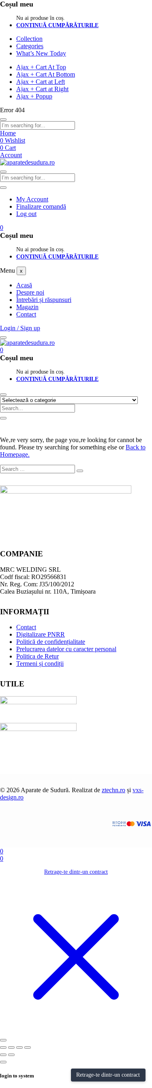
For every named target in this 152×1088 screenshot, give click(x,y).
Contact (26, 314)
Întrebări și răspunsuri (43, 299)
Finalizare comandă (41, 206)
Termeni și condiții (40, 663)
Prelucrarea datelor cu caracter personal (66, 649)
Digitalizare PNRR (40, 634)
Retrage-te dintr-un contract (76, 871)
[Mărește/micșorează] (3, 1047)
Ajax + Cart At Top (41, 67)
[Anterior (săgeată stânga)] (3, 1055)
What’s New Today (41, 53)
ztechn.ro (113, 790)
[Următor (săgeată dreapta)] (11, 1055)
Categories (29, 46)
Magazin (27, 307)
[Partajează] (19, 1047)
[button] (1, 227)
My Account (32, 199)
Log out (26, 213)
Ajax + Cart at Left (40, 81)
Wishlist (12, 140)
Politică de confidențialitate (50, 641)
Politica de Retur (37, 656)
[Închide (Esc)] (27, 1047)
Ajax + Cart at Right (42, 89)
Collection (29, 38)
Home (8, 133)
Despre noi (30, 292)
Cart (8, 147)
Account (11, 155)
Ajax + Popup (34, 96)
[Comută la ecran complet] (11, 1047)
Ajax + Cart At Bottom (45, 74)
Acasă (24, 285)
